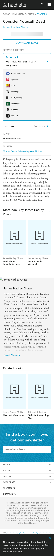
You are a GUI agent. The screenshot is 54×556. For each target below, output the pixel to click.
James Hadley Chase (15, 27)
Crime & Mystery (26, 151)
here (20, 551)
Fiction (38, 151)
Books (6, 464)
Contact (8, 476)
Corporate (9, 482)
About (6, 470)
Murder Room (10, 151)
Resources (9, 488)
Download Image (27, 42)
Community (9, 494)
